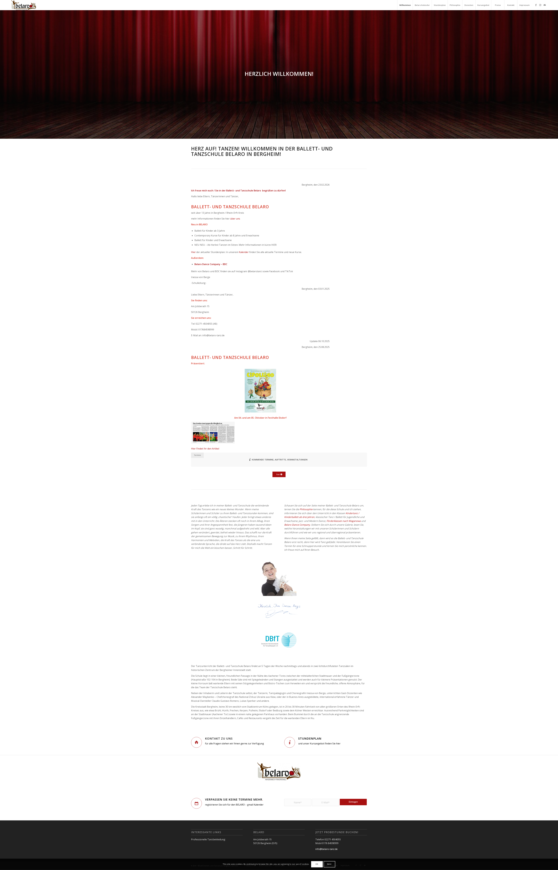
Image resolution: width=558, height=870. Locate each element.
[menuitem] (405, 5)
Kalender (244, 252)
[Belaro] (23, 5)
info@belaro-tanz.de (326, 849)
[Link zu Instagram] (540, 5)
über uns (235, 218)
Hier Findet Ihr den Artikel (205, 448)
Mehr (329, 864)
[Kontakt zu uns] (196, 742)
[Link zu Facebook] (536, 5)
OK (316, 864)
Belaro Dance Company (297, 524)
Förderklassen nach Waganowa (344, 521)
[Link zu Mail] (544, 5)
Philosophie (306, 509)
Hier (193, 252)
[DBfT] (279, 640)
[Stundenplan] (289, 742)
